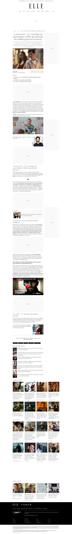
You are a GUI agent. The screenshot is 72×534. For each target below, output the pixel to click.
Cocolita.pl (14, 522)
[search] (53, 11)
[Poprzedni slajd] (13, 488)
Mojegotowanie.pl (27, 520)
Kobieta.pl (37, 520)
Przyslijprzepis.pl (38, 522)
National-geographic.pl (28, 522)
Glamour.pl (14, 520)
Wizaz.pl (49, 520)
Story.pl (49, 522)
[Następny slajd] (59, 488)
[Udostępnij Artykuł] (42, 72)
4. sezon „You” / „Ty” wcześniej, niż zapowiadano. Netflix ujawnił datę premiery (27, 78)
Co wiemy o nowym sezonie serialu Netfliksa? (22, 79)
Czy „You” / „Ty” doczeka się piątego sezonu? (22, 81)
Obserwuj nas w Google (36, 71)
